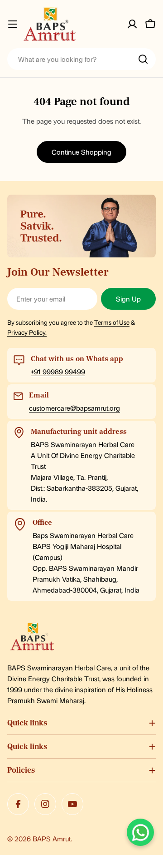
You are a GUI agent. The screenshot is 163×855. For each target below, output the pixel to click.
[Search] (143, 59)
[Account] (132, 24)
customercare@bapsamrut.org (74, 407)
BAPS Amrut (52, 838)
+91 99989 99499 (58, 371)
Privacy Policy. (27, 332)
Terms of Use (111, 322)
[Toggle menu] (12, 24)
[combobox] (81, 59)
